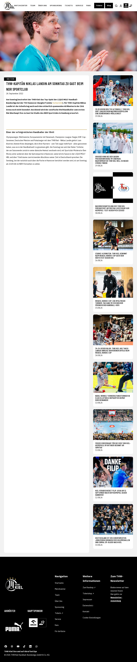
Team (32, 5)
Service (79, 5)
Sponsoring (56, 5)
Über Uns (42, 5)
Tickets (69, 5)
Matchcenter (20, 5)
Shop (109, 6)
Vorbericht (57, 103)
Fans (88, 5)
